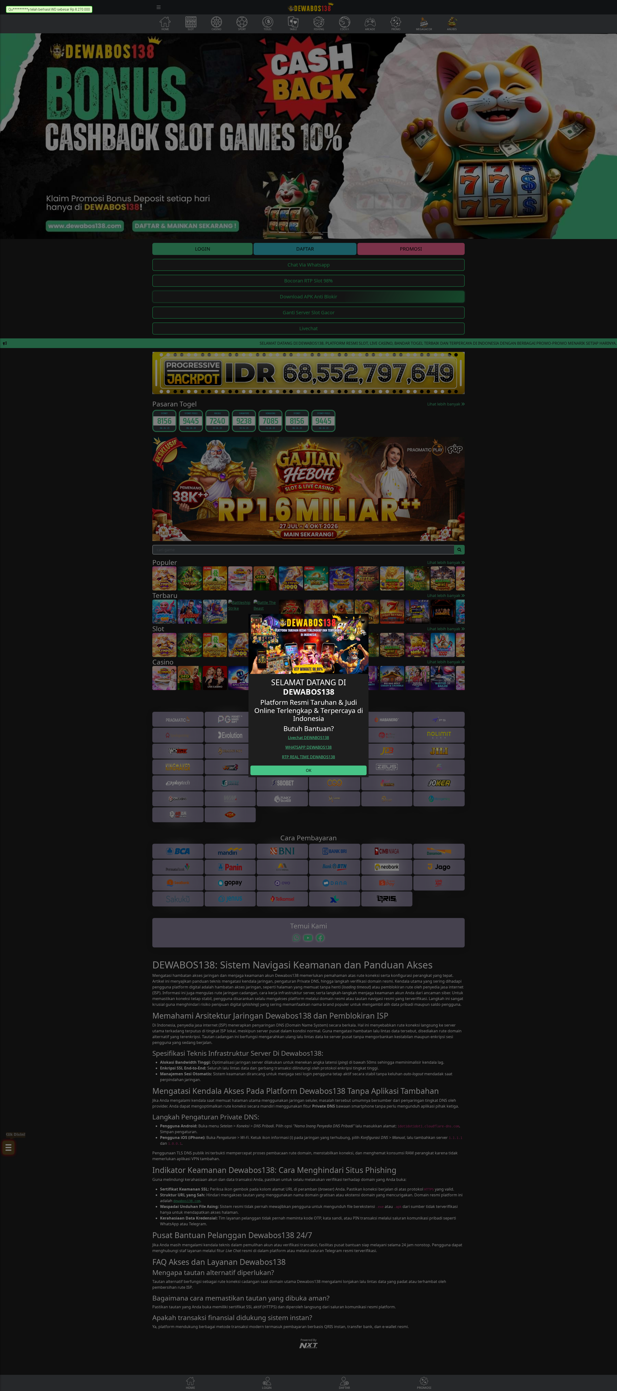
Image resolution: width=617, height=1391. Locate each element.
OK (308, 770)
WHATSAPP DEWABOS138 (308, 747)
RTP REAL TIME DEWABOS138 (308, 757)
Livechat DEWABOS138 (308, 737)
